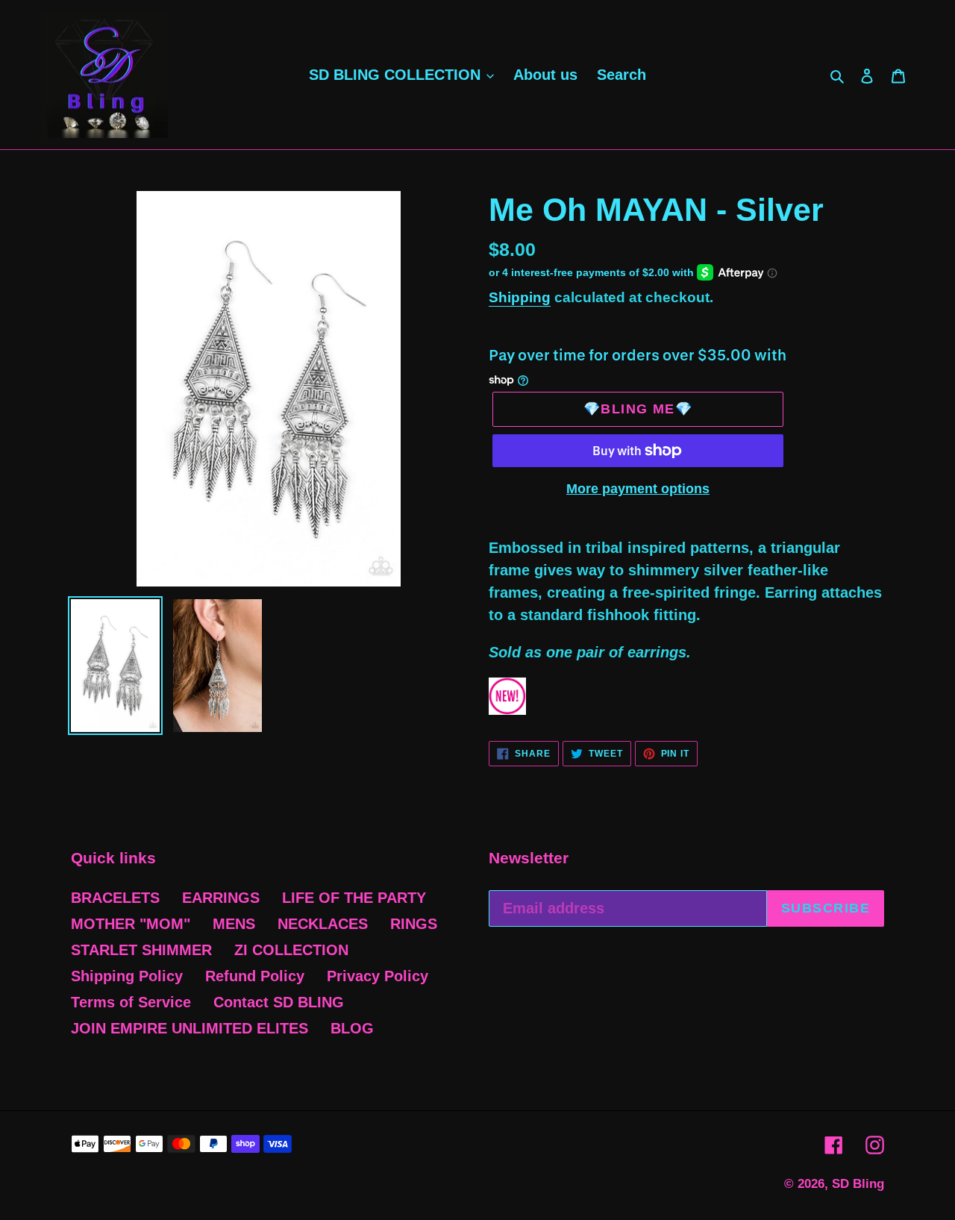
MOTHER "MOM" (130, 924)
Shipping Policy (127, 976)
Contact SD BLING (278, 1002)
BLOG (352, 1028)
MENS (234, 924)
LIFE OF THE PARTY (354, 897)
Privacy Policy (377, 976)
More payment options (638, 488)
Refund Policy (254, 976)
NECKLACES (323, 924)
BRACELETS (115, 897)
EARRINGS (221, 897)
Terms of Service (131, 1002)
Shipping (520, 297)
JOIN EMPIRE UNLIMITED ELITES (189, 1028)
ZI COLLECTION (291, 950)
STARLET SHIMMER (141, 950)
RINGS (413, 924)
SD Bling (858, 1184)
